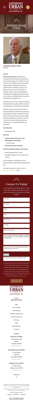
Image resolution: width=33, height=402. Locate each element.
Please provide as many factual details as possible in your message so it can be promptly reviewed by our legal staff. (16, 237)
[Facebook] (16, 377)
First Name (6, 198)
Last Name (6, 204)
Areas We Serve (16, 326)
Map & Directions (16, 346)
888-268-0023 (16, 300)
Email (5, 214)
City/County (7, 219)
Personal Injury (16, 310)
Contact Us (16, 329)
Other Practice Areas (16, 317)
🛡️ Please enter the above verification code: (15, 257)
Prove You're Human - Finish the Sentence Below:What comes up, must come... (16, 248)
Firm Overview (16, 307)
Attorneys (16, 320)
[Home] (16, 7)
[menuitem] (9, 394)
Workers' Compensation (16, 313)
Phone (5, 209)
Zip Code (6, 225)
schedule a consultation (9, 170)
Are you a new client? (9, 230)
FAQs (16, 323)
